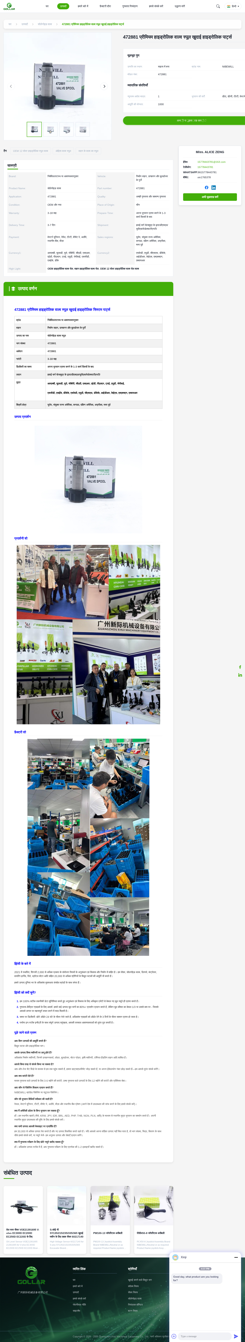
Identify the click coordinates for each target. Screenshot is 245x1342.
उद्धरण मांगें (180, 6)
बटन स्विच (133, 1310)
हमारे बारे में (83, 6)
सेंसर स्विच (133, 1292)
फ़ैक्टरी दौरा (105, 6)
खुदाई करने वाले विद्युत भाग (140, 1279)
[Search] (218, 6)
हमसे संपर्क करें (156, 6)
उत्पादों (63, 6)
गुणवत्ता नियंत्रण (130, 6)
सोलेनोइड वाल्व (135, 1298)
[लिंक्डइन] (240, 675)
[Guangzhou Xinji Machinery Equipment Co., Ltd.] (10, 6)
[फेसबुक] (240, 667)
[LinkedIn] (213, 187)
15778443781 (205, 167)
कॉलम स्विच (133, 1286)
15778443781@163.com (211, 161)
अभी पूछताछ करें (210, 196)
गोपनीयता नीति (79, 1304)
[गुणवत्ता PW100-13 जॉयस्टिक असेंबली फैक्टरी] (110, 1205)
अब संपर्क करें (23, 1248)
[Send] (236, 1336)
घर (47, 6)
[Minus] (236, 1257)
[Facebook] (206, 187)
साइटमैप (76, 1310)
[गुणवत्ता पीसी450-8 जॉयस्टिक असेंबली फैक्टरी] (153, 1205)
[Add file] (173, 1336)
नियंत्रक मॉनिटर (135, 1304)
